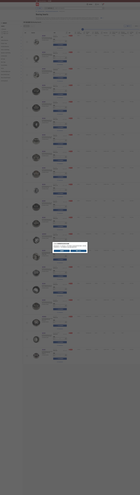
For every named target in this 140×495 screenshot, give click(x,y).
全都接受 (62, 250)
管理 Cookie (78, 250)
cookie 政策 (69, 247)
